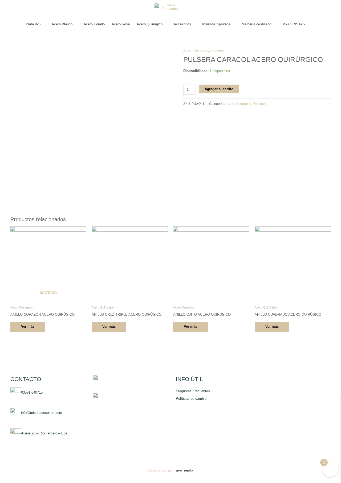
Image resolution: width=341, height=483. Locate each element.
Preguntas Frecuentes (193, 391)
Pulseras (218, 50)
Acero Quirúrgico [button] (150, 24)
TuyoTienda (183, 470)
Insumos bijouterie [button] (216, 24)
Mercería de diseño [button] (256, 24)
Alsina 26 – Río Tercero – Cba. (44, 433)
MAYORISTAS (293, 24)
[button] (313, 24)
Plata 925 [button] (33, 24)
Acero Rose (121, 24)
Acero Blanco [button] (62, 24)
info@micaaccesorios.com (41, 413)
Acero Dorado (94, 24)
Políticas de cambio (191, 399)
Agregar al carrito (219, 89)
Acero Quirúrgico (196, 50)
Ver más (27, 326)
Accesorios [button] (182, 24)
